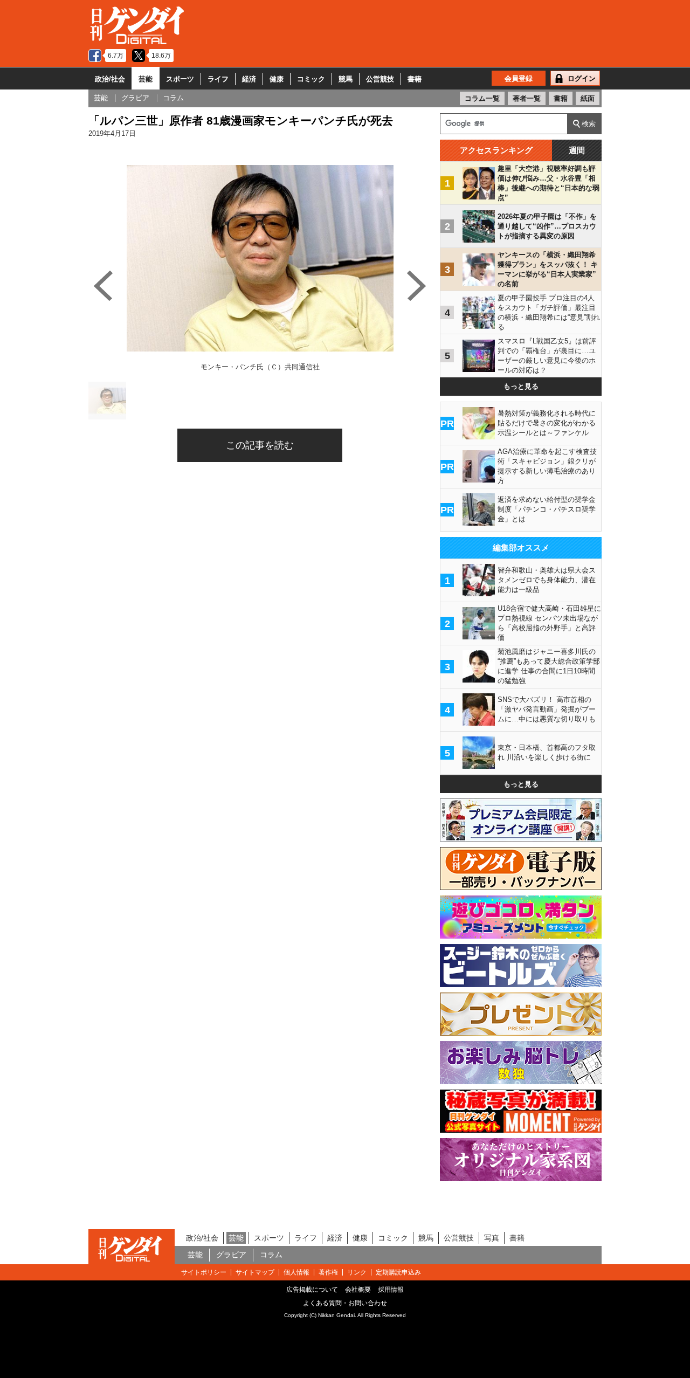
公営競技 (380, 79)
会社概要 (358, 1289)
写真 (491, 1238)
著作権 (328, 1272)
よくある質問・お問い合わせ (345, 1303)
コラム (271, 1254)
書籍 (415, 79)
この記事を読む (260, 445)
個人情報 (296, 1272)
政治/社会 (110, 79)
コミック (311, 79)
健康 (277, 79)
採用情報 (391, 1289)
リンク (357, 1272)
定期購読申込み (398, 1272)
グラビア (231, 1254)
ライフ (218, 79)
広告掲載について (312, 1289)
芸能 (146, 79)
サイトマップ (255, 1272)
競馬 (346, 79)
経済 (249, 79)
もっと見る (521, 386)
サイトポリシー (203, 1272)
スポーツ (180, 79)
